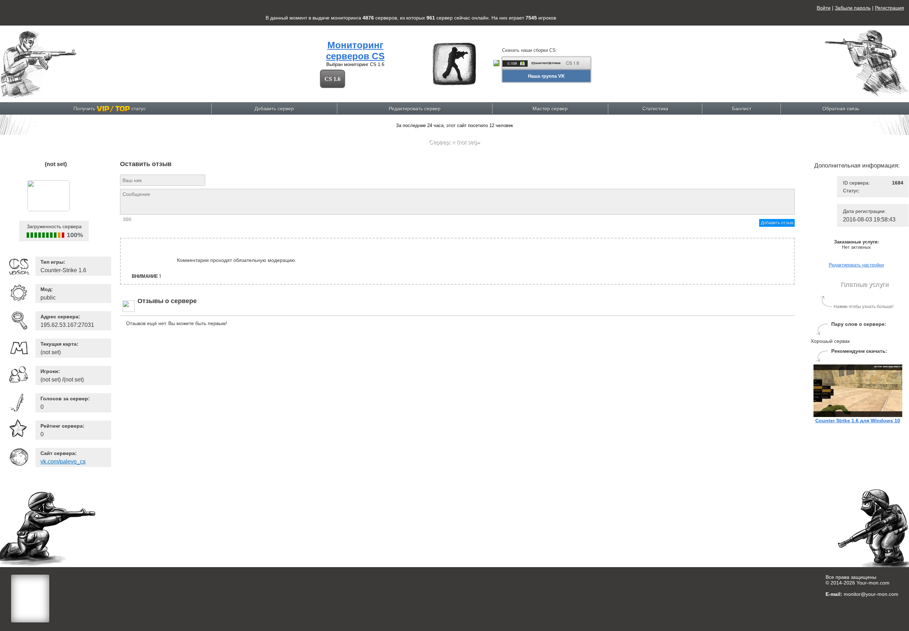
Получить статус (110, 108)
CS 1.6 (333, 79)
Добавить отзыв (777, 222)
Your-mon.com (872, 583)
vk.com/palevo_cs (63, 462)
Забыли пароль (853, 8)
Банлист (741, 108)
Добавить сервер (274, 108)
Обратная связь (840, 108)
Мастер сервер (550, 108)
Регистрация (889, 8)
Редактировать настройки (856, 265)
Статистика (655, 108)
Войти (824, 8)
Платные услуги (864, 284)
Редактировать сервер (415, 108)
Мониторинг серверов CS (355, 50)
